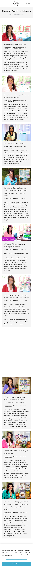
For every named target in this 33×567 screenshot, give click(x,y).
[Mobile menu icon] (28, 3)
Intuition (16, 47)
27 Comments (8, 251)
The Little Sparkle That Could (14, 144)
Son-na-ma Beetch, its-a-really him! (15, 44)
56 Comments (8, 355)
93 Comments (8, 457)
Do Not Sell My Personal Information (16, 559)
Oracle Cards (22, 47)
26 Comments (8, 514)
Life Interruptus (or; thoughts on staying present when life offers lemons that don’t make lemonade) (15, 399)
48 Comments (17, 102)
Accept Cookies (16, 564)
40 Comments (8, 148)
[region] (16, 555)
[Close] (31, 546)
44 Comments (8, 200)
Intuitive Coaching (9, 47)
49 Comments (17, 49)
